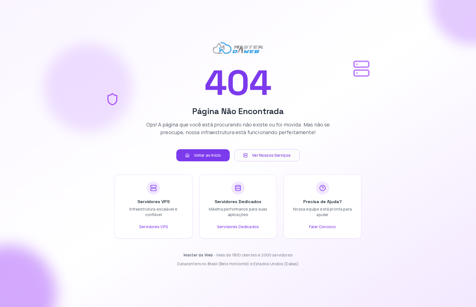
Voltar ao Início (207, 155)
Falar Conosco (322, 226)
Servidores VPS (153, 226)
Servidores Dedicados (238, 226)
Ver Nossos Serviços (271, 155)
